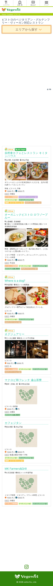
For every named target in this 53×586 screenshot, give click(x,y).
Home (4, 14)
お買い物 (19, 5)
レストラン (6, 5)
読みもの (33, 5)
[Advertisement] (26, 61)
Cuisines (10, 14)
